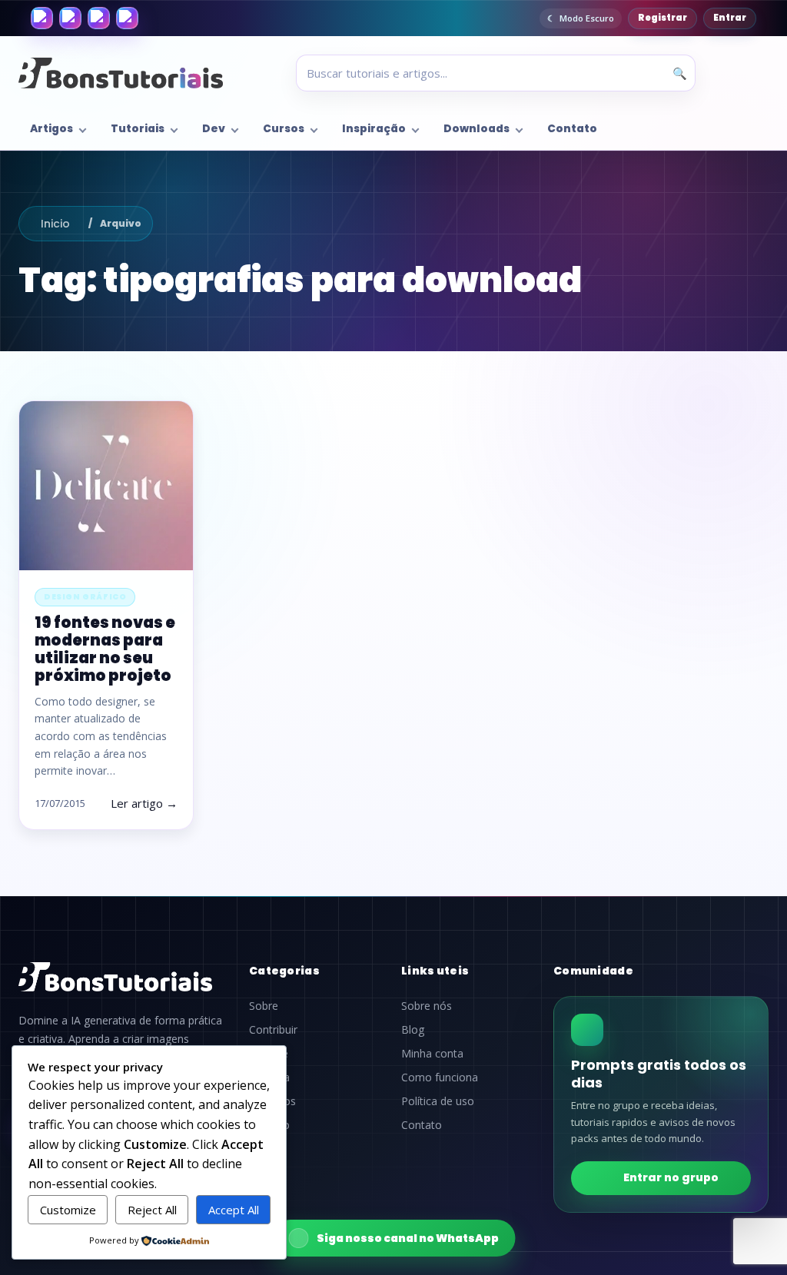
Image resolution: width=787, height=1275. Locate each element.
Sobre (263, 1006)
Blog (412, 1030)
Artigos (51, 128)
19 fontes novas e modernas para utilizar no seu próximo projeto (105, 649)
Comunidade (593, 970)
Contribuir (273, 1030)
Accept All (233, 1209)
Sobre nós (426, 1006)
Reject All (152, 1209)
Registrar (662, 18)
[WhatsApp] (99, 18)
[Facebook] (42, 18)
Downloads (476, 128)
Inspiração (374, 128)
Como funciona (439, 1077)
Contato (572, 128)
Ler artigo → (144, 803)
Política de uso (437, 1101)
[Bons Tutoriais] (120, 73)
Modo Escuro (587, 18)
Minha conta (432, 1054)
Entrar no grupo (671, 1177)
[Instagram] (70, 18)
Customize (68, 1209)
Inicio (55, 223)
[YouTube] (127, 18)
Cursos (283, 128)
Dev (213, 128)
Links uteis (435, 970)
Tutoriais (137, 128)
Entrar (729, 18)
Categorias (284, 970)
